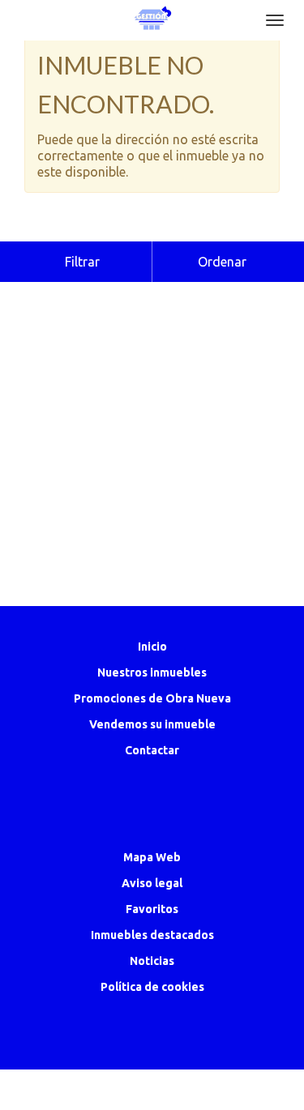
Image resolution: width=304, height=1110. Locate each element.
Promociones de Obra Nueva (152, 698)
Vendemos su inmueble (152, 724)
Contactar (152, 750)
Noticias (152, 960)
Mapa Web (152, 857)
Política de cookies (152, 986)
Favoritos (152, 909)
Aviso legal (152, 883)
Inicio (152, 646)
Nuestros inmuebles (152, 672)
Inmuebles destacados (152, 935)
